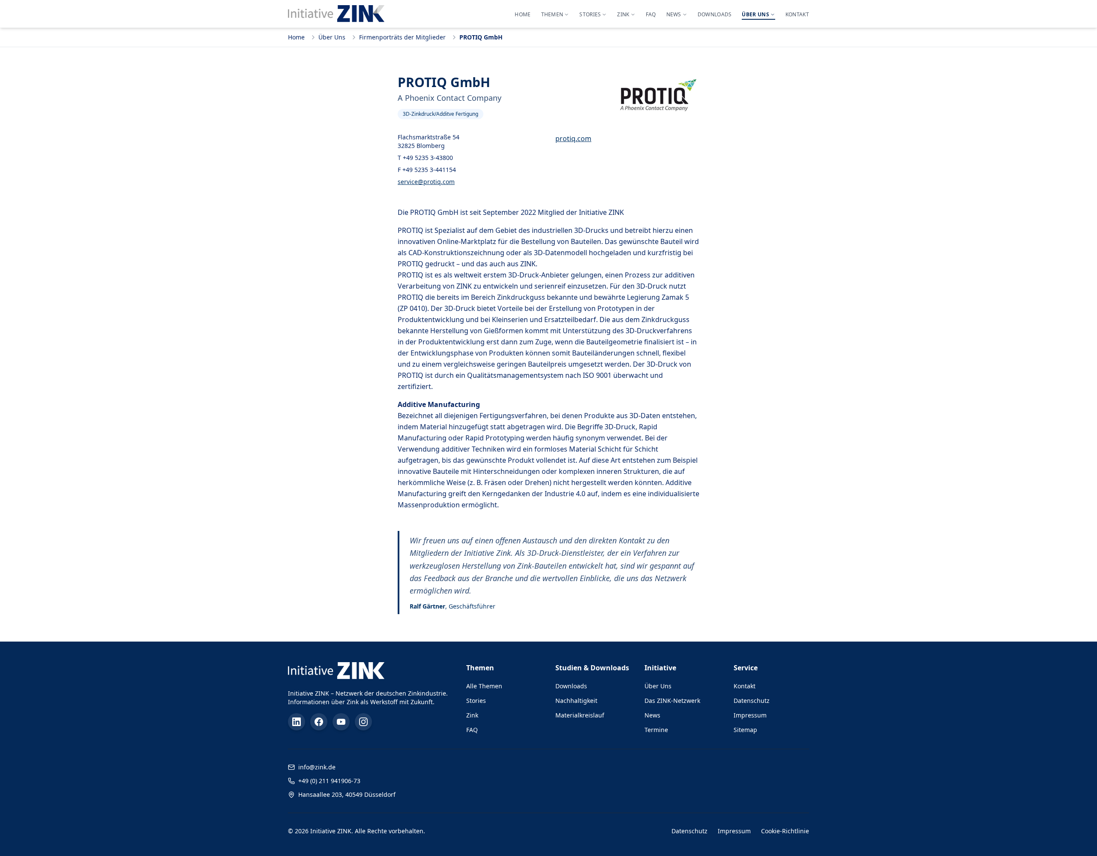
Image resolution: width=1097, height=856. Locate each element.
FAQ (651, 14)
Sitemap (745, 730)
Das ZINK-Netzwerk (672, 700)
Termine (656, 730)
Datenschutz (752, 700)
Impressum (750, 715)
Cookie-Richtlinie (785, 831)
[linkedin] (296, 721)
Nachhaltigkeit (576, 700)
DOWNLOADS (715, 14)
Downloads (571, 686)
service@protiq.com (426, 182)
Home (296, 37)
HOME (523, 14)
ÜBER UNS (755, 14)
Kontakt (744, 686)
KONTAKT (797, 14)
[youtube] (341, 721)
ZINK (623, 14)
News (652, 715)
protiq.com (573, 138)
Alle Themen (484, 686)
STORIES (590, 14)
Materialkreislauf (579, 715)
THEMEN (552, 14)
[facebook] (318, 721)
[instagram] (363, 721)
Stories (476, 700)
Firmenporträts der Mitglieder (402, 37)
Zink (472, 715)
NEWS (673, 14)
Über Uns (331, 37)
